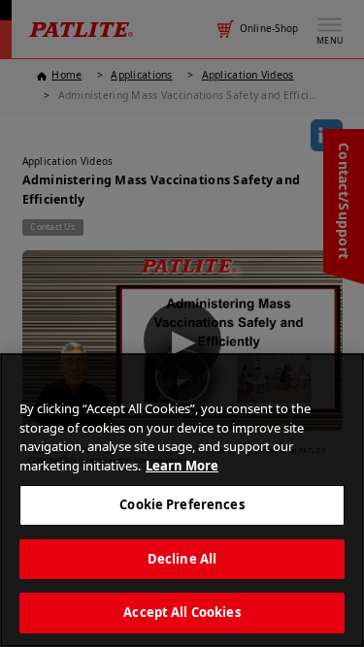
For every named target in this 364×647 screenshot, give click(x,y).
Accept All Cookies (181, 612)
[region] (182, 500)
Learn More (182, 465)
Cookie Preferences (181, 504)
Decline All (182, 558)
